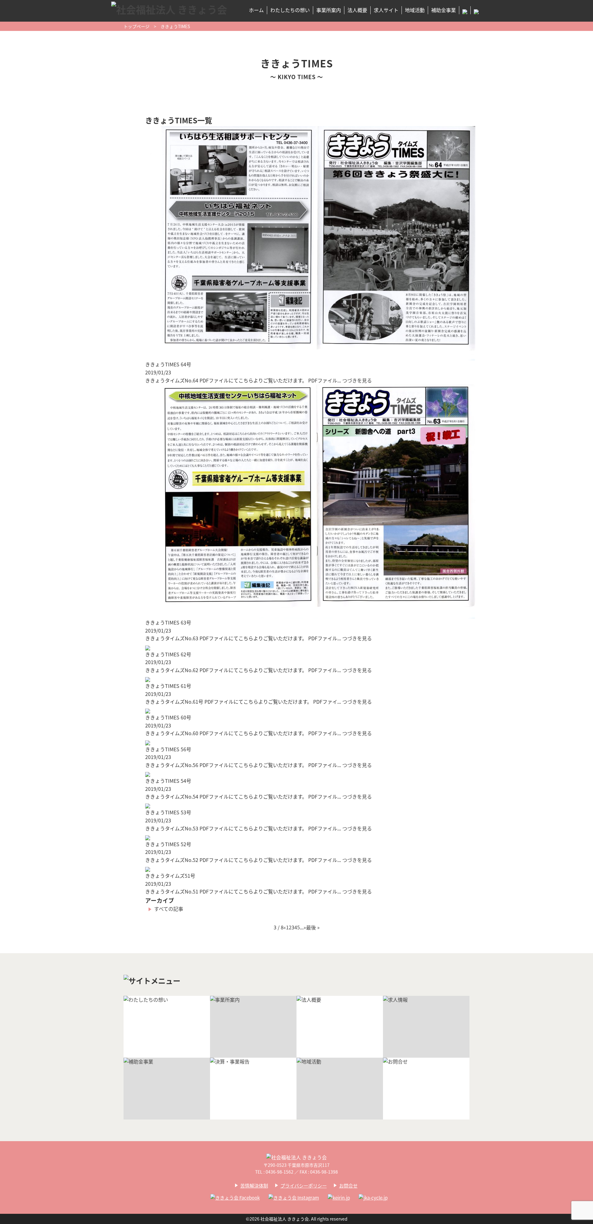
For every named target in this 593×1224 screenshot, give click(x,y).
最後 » (313, 927)
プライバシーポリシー (303, 1185)
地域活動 (415, 10)
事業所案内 (328, 10)
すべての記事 (168, 908)
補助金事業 (443, 10)
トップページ (136, 26)
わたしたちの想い (290, 10)
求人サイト (386, 10)
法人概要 (357, 10)
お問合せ (348, 1185)
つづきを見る (357, 380)
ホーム (256, 10)
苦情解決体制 (254, 1185)
